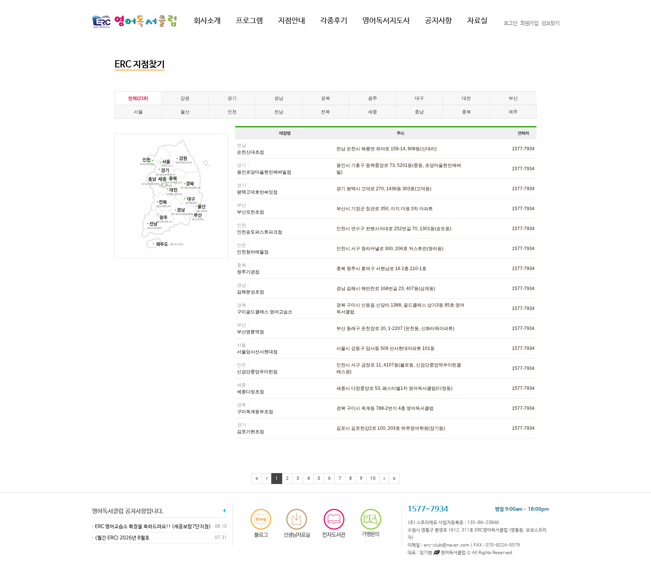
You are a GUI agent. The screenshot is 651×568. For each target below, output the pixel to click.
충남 (419, 112)
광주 (372, 98)
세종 (372, 112)
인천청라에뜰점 (253, 252)
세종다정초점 (250, 391)
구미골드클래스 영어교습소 (264, 312)
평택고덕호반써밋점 (257, 192)
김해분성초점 (250, 292)
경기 (232, 98)
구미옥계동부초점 (255, 411)
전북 (325, 112)
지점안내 (291, 21)
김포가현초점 (250, 431)
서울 (138, 112)
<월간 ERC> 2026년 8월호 (122, 538)
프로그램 (249, 21)
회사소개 (207, 21)
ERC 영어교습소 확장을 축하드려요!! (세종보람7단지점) (152, 527)
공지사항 (438, 21)
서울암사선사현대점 (257, 351)
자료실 (477, 21)
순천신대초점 (250, 152)
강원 (184, 98)
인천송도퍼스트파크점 (259, 232)
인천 (232, 112)
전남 (278, 112)
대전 (466, 98)
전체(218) (138, 98)
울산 (184, 112)
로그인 (510, 23)
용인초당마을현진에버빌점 (264, 172)
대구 (419, 98)
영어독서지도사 (386, 21)
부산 (513, 98)
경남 (278, 98)
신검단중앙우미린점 (257, 371)
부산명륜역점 (250, 331)
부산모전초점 (250, 212)
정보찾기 (550, 23)
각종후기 (333, 21)
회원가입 (529, 23)
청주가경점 (248, 272)
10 (373, 478)
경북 (325, 98)
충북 (466, 112)
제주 (513, 112)
